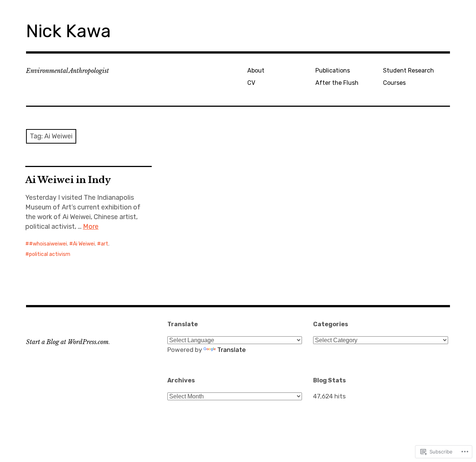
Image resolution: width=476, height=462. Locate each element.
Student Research (408, 70)
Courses (394, 82)
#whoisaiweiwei (48, 244)
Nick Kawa (68, 31)
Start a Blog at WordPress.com (67, 342)
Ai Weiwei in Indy (68, 179)
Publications (332, 70)
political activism (49, 254)
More (91, 226)
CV (251, 82)
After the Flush (336, 82)
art (104, 244)
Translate (231, 349)
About (255, 70)
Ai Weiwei (84, 244)
